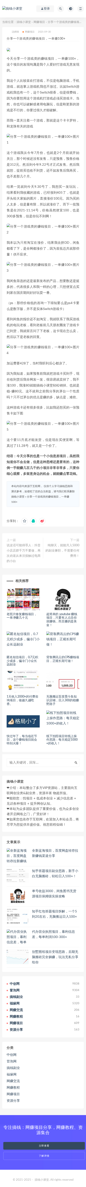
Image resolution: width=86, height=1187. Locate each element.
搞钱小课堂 (24, 22)
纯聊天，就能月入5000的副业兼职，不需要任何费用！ (62, 550)
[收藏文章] (24, 521)
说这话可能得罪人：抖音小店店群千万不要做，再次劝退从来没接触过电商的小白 (24, 553)
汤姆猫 (15, 32)
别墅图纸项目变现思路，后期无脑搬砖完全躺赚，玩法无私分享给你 (55, 957)
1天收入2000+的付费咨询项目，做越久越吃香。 (22, 700)
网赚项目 (39, 22)
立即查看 (44, 1146)
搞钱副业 (13, 1068)
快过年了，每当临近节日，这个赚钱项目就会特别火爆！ (22, 740)
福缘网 (12, 1074)
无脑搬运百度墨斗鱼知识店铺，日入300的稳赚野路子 (62, 700)
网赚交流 (13, 1081)
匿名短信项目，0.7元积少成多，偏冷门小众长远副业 (22, 661)
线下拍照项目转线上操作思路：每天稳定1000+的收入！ (62, 740)
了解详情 (44, 1156)
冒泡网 (12, 1061)
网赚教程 (13, 1087)
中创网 (12, 1054)
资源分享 (13, 1100)
